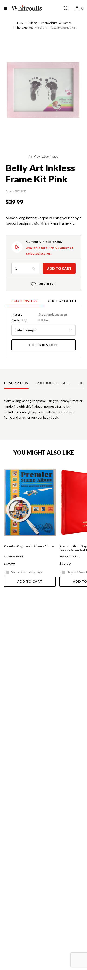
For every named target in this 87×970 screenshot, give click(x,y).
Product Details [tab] (53, 383)
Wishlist (43, 284)
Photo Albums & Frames (56, 22)
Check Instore (24, 301)
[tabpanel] (43, 411)
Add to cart (59, 268)
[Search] (67, 8)
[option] (16, 383)
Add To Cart (29, 581)
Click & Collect (62, 301)
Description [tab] (16, 383)
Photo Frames (24, 27)
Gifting (32, 22)
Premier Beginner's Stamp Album (29, 546)
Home (20, 23)
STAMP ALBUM (13, 556)
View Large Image (46, 156)
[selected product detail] (5, 372)
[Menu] (7, 8)
